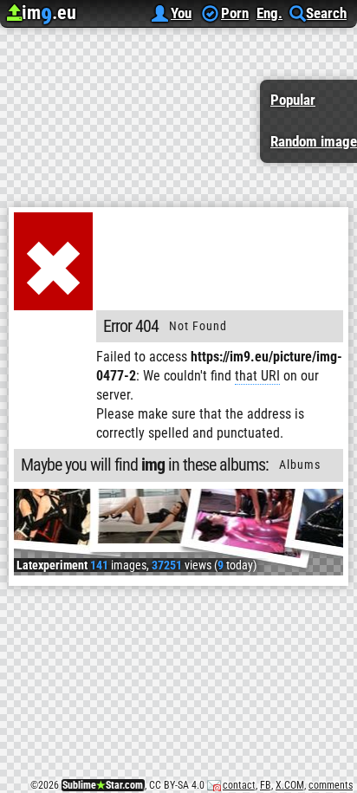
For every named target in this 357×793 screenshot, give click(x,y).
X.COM (290, 785)
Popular (292, 99)
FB (265, 785)
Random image (313, 141)
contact (239, 785)
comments (330, 785)
